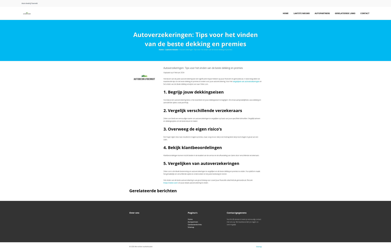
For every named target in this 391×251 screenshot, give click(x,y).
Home (285, 13)
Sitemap (191, 227)
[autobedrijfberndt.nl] (27, 13)
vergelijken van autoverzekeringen (246, 81)
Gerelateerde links (345, 13)
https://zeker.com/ (170, 183)
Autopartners (322, 13)
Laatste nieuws (302, 13)
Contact (364, 13)
